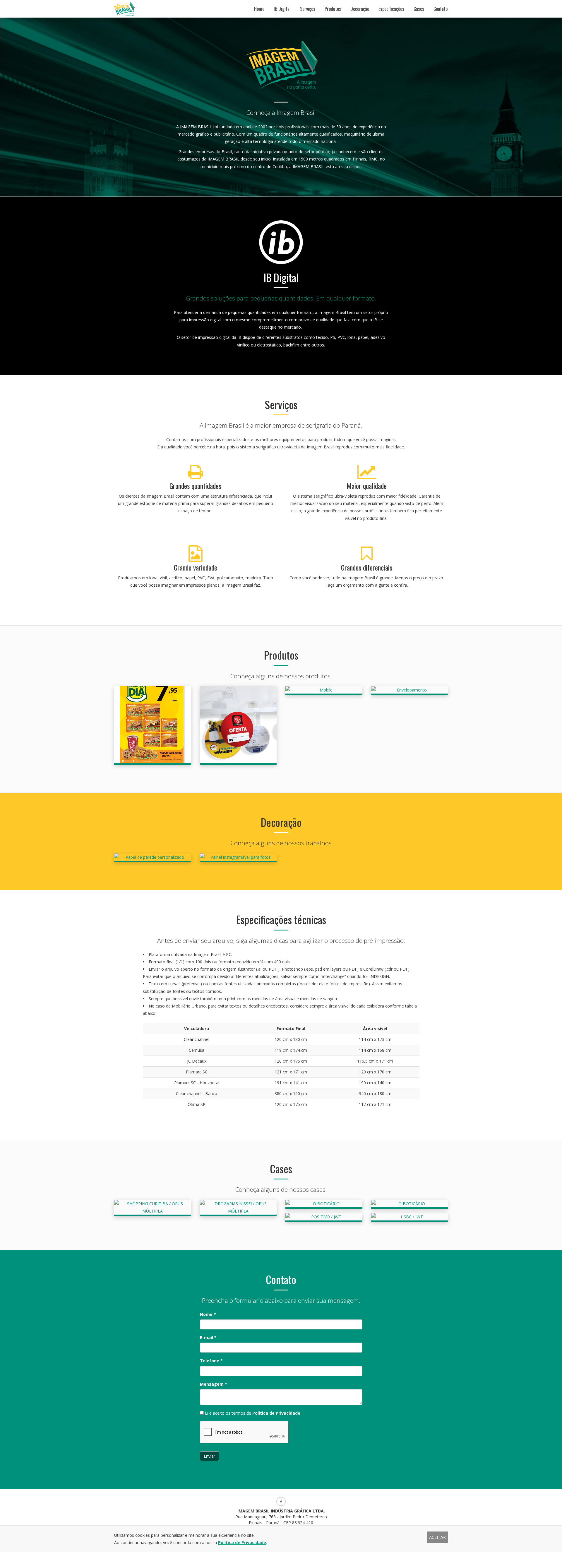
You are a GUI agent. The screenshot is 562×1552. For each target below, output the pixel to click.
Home (259, 8)
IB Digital (282, 8)
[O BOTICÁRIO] (323, 1204)
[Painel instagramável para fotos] (238, 857)
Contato (441, 8)
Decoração (359, 8)
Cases (419, 8)
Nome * (208, 1314)
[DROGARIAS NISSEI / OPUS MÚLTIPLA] (238, 1208)
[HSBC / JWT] (409, 1217)
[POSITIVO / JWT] (323, 1217)
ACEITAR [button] (437, 1537)
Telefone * (211, 1360)
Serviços (307, 8)
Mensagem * (213, 1384)
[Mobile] (323, 690)
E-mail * (208, 1337)
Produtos (333, 8)
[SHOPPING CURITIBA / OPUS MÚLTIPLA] (152, 1208)
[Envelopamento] (409, 690)
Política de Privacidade (276, 1413)
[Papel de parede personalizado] (152, 857)
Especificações (391, 8)
